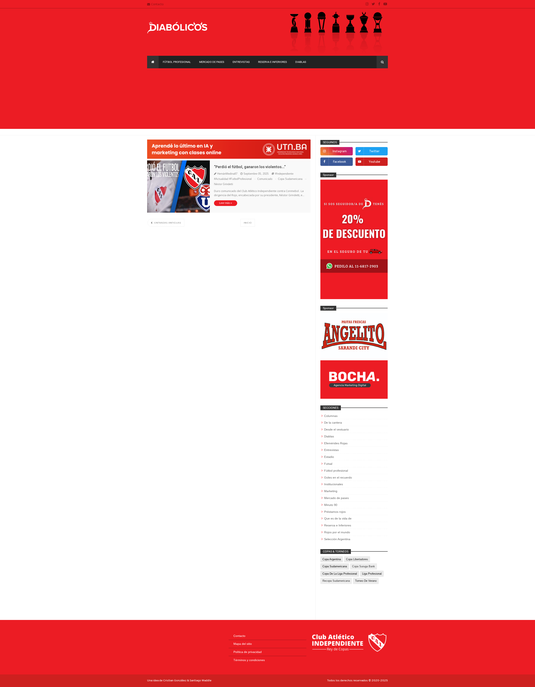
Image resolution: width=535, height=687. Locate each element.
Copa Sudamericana (292, 178)
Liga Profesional (372, 573)
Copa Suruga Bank (363, 566)
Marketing (330, 491)
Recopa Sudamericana (336, 580)
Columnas (331, 416)
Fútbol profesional (177, 61)
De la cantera (333, 422)
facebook (339, 162)
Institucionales (333, 484)
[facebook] (379, 4)
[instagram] (367, 4)
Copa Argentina (331, 559)
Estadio (329, 456)
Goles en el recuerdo (338, 477)
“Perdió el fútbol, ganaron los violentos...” (250, 167)
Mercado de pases (211, 61)
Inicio (248, 222)
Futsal (328, 463)
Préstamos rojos (335, 511)
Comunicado (267, 178)
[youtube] (385, 4)
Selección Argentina (337, 539)
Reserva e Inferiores (272, 61)
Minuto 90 (330, 505)
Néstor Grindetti (223, 184)
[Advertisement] (267, 99)
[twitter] (373, 4)
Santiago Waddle (200, 680)
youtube (374, 162)
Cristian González (175, 680)
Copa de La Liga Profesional (339, 573)
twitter (374, 151)
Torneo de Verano (366, 580)
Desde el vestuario (336, 429)
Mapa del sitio (242, 643)
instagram (339, 151)
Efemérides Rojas (336, 443)
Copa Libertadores (357, 559)
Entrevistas (241, 61)
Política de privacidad (247, 652)
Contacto (157, 4)
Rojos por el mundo (337, 532)
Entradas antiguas (167, 222)
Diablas (300, 61)
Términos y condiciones (249, 660)
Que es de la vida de (338, 518)
